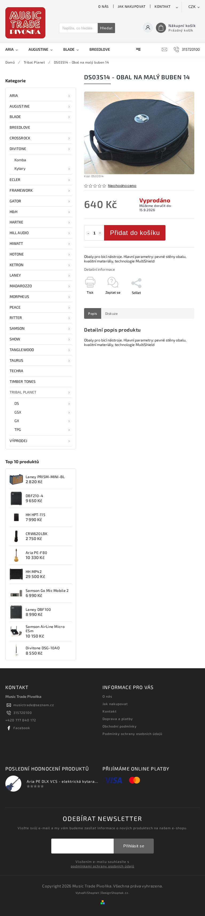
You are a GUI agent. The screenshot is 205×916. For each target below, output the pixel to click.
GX (16, 420)
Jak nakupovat (132, 6)
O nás (103, 6)
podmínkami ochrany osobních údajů (102, 866)
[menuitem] (14, 49)
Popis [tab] (92, 313)
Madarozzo (21, 286)
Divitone (18, 148)
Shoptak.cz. (120, 892)
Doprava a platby (117, 719)
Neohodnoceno (122, 186)
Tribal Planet (23, 392)
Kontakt (163, 6)
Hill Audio (19, 232)
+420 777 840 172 (20, 720)
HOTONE (17, 254)
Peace (15, 307)
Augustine (20, 106)
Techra (16, 370)
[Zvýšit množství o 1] (100, 233)
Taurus (16, 360)
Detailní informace (99, 269)
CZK (192, 7)
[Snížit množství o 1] (88, 233)
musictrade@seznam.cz (33, 705)
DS (16, 403)
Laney (15, 275)
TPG (17, 429)
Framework (21, 190)
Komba (20, 160)
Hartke (16, 222)
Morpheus (19, 296)
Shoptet (93, 892)
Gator (15, 201)
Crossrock (20, 138)
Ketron (17, 264)
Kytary (20, 168)
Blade (15, 116)
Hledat (106, 28)
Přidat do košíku (135, 232)
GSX (17, 412)
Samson (17, 328)
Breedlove (20, 127)
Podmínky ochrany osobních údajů (132, 734)
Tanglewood (22, 349)
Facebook (21, 728)
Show (15, 339)
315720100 (22, 712)
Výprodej (18, 440)
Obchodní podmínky (119, 726)
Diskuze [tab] (111, 313)
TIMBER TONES (23, 381)
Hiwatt (16, 243)
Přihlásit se (133, 846)
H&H (13, 211)
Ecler (15, 179)
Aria (14, 95)
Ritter (16, 317)
